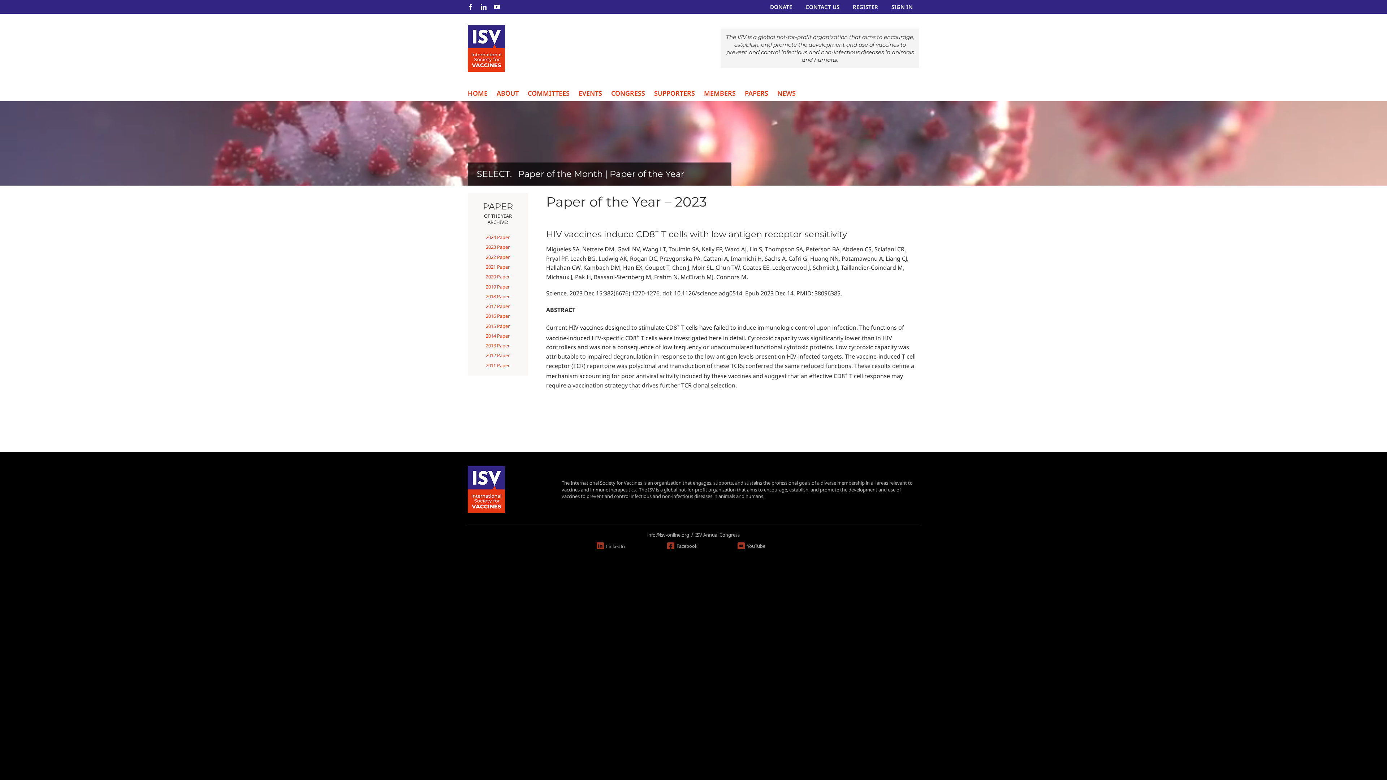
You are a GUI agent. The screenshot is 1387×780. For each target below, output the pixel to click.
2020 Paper (498, 276)
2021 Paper (498, 267)
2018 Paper (498, 296)
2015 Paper (498, 326)
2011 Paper (498, 365)
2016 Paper (498, 316)
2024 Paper (498, 237)
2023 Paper (498, 247)
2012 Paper (498, 355)
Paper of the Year (647, 174)
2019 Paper (498, 286)
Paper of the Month (560, 174)
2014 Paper (498, 336)
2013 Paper (498, 345)
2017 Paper (498, 306)
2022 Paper (498, 257)
